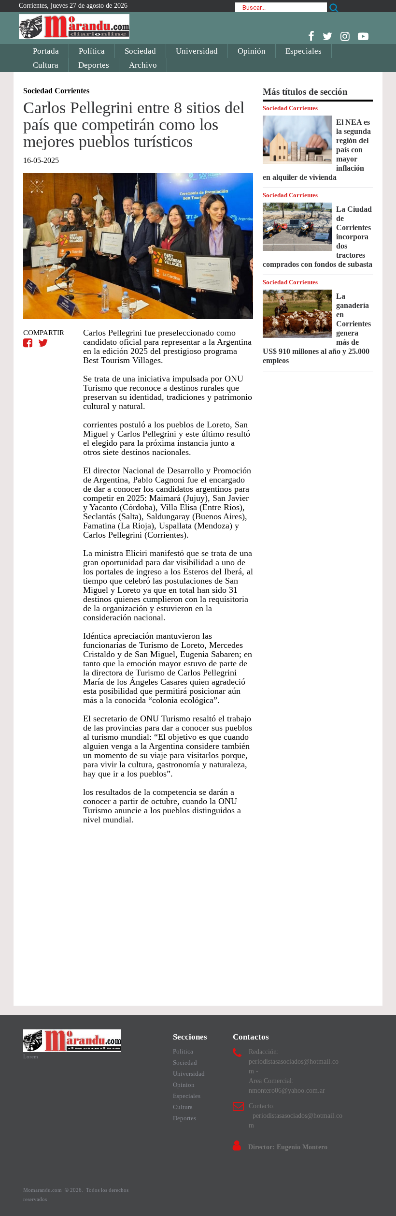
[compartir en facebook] (29, 343)
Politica (183, 1051)
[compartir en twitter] (43, 343)
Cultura (45, 65)
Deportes (93, 65)
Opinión (252, 51)
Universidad (197, 51)
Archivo (143, 65)
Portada (46, 51)
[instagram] (345, 36)
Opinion (184, 1084)
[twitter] (327, 36)
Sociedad (140, 51)
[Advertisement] (138, 910)
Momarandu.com (43, 1190)
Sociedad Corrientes (290, 108)
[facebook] (311, 36)
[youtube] (363, 36)
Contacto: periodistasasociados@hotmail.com (295, 1115)
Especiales (303, 51)
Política (92, 51)
